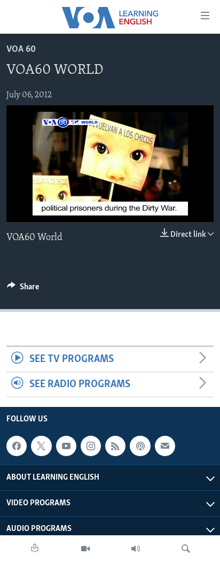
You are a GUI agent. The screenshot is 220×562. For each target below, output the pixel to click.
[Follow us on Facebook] (16, 446)
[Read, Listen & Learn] (34, 548)
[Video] (85, 548)
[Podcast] (140, 446)
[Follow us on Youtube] (66, 446)
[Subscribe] (165, 446)
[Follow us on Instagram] (91, 446)
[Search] (186, 548)
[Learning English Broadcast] (136, 548)
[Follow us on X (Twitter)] (41, 446)
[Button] (23, 289)
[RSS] (115, 446)
